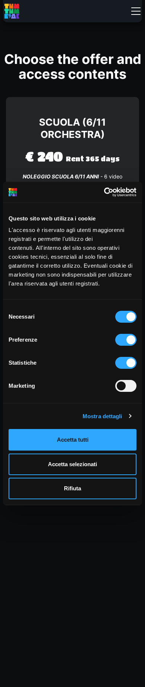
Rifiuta (72, 488)
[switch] (125, 340)
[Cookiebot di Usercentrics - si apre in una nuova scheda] (104, 192)
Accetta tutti (72, 439)
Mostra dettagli (102, 416)
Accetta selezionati (72, 464)
